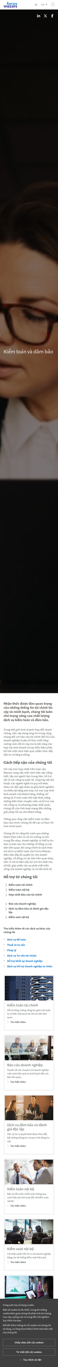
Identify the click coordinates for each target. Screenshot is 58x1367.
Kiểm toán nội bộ (19, 889)
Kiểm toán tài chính (21, 884)
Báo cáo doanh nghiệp (22, 903)
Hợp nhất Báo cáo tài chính (25, 894)
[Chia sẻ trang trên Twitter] (45, 15)
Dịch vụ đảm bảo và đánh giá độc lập (29, 910)
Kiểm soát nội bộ (19, 917)
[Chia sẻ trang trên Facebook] (52, 15)
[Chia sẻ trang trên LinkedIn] (38, 15)
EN (42, 4)
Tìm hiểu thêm (18, 1022)
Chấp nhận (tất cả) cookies (29, 1342)
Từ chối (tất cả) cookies (29, 1352)
